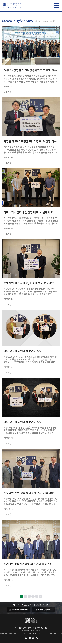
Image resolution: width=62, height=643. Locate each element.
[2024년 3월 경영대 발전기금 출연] (31, 344)
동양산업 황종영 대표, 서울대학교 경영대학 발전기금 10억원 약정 (31, 283)
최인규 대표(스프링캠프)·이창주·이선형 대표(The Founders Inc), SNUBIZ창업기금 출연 (31, 141)
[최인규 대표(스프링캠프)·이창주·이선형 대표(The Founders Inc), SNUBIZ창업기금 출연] (31, 134)
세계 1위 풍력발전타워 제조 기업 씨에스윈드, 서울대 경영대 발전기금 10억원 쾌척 (31, 564)
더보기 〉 (8, 91)
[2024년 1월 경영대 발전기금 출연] (31, 415)
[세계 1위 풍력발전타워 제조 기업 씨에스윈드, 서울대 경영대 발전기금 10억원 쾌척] (31, 557)
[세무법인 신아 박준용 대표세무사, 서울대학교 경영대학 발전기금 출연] (31, 486)
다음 (59, 596)
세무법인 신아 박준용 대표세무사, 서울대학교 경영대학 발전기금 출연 (31, 493)
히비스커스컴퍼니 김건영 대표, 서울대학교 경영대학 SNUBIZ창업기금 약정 (31, 212)
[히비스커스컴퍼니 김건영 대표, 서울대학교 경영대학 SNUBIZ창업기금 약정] (31, 205)
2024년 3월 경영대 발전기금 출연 (23, 351)
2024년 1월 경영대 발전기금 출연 (23, 422)
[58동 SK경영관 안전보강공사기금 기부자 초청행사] (31, 63)
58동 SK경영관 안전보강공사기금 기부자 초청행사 (31, 70)
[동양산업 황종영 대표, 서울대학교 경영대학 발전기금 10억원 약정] (31, 276)
